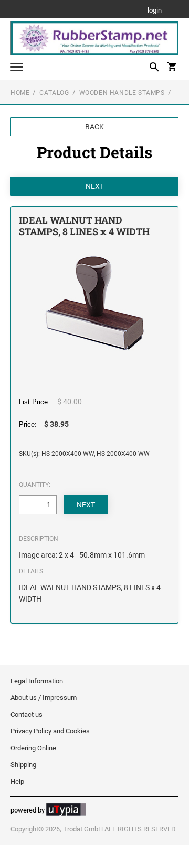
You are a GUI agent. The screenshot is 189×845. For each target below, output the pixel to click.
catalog (54, 92)
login (155, 10)
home (19, 92)
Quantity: (34, 484)
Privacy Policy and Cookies (50, 731)
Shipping (23, 765)
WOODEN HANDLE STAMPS (122, 92)
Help (17, 781)
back (94, 127)
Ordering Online (33, 748)
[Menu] (17, 68)
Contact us (26, 714)
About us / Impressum (43, 698)
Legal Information (36, 681)
